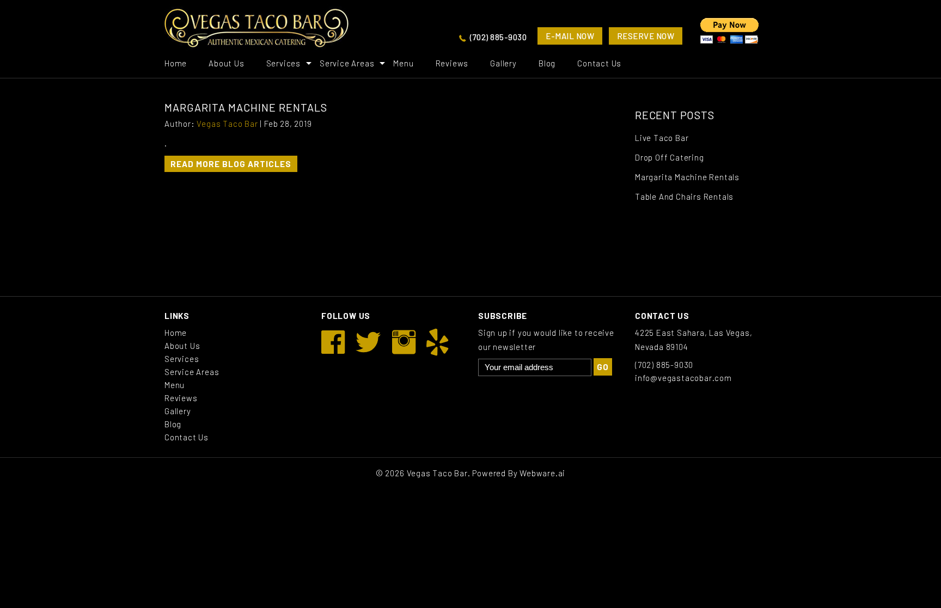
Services (283, 63)
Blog (547, 63)
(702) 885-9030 (498, 37)
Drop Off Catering (669, 157)
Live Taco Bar (661, 138)
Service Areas (347, 63)
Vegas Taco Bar (437, 473)
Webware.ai (542, 473)
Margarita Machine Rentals (687, 177)
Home (175, 63)
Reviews (452, 63)
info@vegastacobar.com (683, 378)
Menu (403, 63)
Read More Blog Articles (230, 164)
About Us (226, 63)
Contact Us (599, 63)
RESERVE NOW (646, 36)
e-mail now (570, 36)
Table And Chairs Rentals (684, 196)
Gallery (503, 63)
